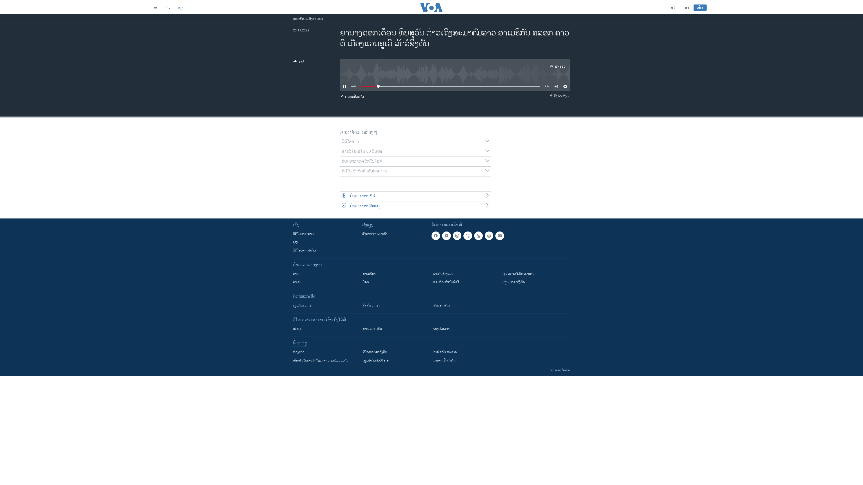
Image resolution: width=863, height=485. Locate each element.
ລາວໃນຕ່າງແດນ (443, 273)
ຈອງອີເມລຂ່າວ (442, 328)
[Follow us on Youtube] (446, 235)
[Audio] (673, 7)
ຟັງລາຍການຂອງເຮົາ (374, 233)
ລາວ (296, 273)
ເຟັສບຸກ (297, 328)
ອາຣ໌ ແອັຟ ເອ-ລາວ (445, 352)
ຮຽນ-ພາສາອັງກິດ (514, 282)
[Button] (299, 63)
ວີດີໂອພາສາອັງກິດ (304, 250)
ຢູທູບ (296, 242)
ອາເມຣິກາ (369, 273)
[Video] (687, 7)
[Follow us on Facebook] (436, 235)
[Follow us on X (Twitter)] (467, 235)
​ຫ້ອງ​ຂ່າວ (299, 352)
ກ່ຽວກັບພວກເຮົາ (303, 305)
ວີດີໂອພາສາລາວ (303, 233)
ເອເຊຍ (297, 282)
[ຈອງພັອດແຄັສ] (499, 235)
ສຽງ (181, 8)
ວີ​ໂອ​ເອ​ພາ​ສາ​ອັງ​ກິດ (375, 352)
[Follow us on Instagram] (457, 235)
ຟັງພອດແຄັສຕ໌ (442, 305)
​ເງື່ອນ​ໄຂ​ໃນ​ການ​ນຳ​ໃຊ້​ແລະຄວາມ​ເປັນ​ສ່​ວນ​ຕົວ (320, 360)
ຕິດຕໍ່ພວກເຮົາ (371, 305)
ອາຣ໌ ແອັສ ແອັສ (372, 328)
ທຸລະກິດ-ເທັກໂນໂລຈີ (446, 282)
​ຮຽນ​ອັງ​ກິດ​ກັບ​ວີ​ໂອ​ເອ (376, 360)
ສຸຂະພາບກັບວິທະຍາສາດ (518, 273)
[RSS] (478, 235)
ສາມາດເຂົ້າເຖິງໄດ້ (444, 360)
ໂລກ (366, 282)
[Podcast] (489, 235)
